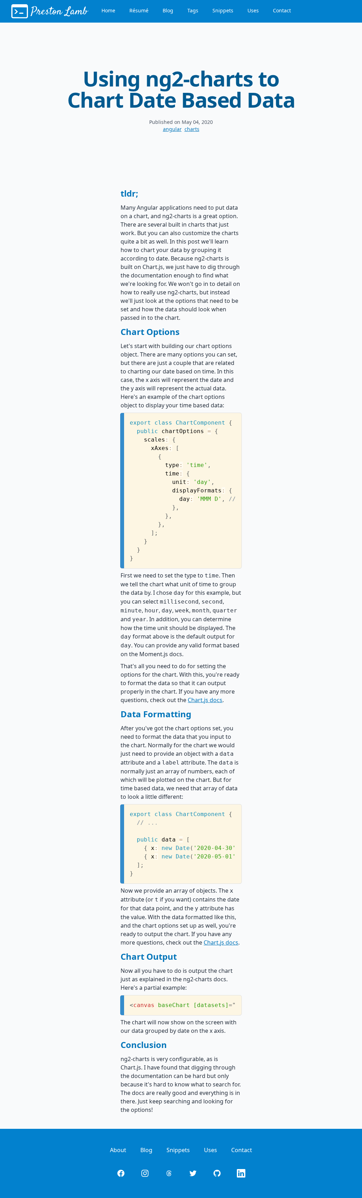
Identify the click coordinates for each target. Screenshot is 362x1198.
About (118, 1150)
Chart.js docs (205, 700)
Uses (253, 10)
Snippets (222, 10)
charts (192, 129)
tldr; (129, 193)
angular (172, 129)
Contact (282, 10)
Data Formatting (156, 714)
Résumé (138, 10)
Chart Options (150, 331)
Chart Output (149, 956)
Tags (192, 10)
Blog (168, 10)
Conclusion (144, 1044)
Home (108, 10)
